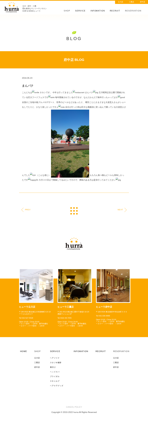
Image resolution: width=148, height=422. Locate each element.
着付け (53, 367)
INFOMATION (97, 11)
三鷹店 (131, 2)
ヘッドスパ (55, 372)
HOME (23, 351)
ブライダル (55, 376)
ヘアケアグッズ (56, 386)
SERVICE (80, 11)
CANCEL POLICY (74, 407)
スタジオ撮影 (55, 363)
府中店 (142, 2)
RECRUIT (115, 11)
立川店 (120, 2)
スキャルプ (55, 381)
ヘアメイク (55, 358)
